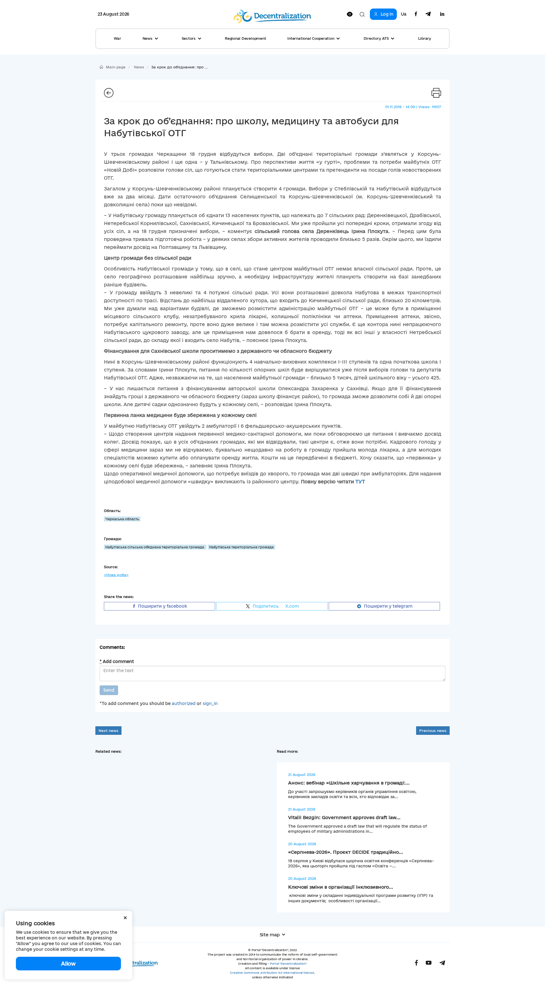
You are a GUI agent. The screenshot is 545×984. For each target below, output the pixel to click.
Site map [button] (270, 934)
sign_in (210, 703)
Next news (108, 731)
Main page (115, 67)
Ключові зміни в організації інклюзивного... (340, 886)
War (117, 38)
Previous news (433, 731)
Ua (403, 14)
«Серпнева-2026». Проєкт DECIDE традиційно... (345, 852)
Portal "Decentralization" (288, 963)
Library (424, 38)
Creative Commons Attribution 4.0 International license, (272, 972)
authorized (184, 703)
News (139, 67)
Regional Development (245, 38)
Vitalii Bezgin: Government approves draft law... (344, 817)
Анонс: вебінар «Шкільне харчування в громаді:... (349, 782)
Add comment (117, 661)
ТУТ (360, 481)
